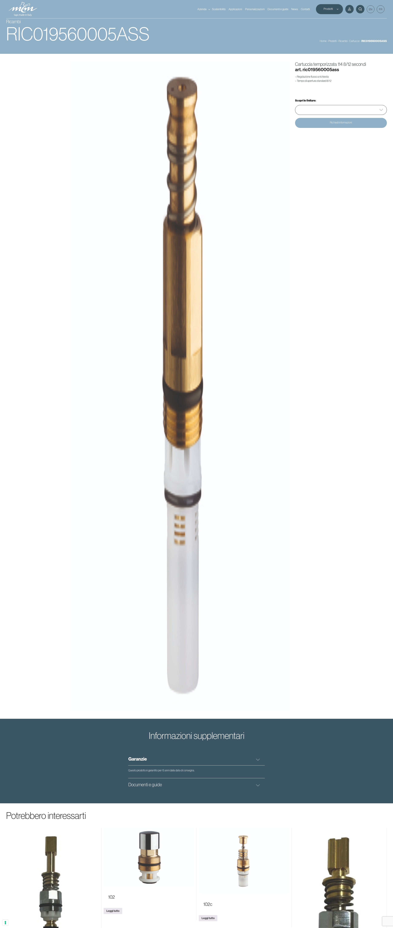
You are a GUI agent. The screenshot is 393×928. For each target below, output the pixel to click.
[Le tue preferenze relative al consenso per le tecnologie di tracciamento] (5, 923)
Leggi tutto (112, 911)
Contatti (305, 9)
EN (370, 9)
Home (323, 41)
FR (380, 9)
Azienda (201, 9)
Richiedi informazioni (341, 122)
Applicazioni (235, 9)
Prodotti (328, 9)
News (294, 9)
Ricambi (343, 41)
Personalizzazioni (255, 9)
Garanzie (137, 759)
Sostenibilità (219, 9)
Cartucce (354, 41)
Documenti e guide (278, 9)
